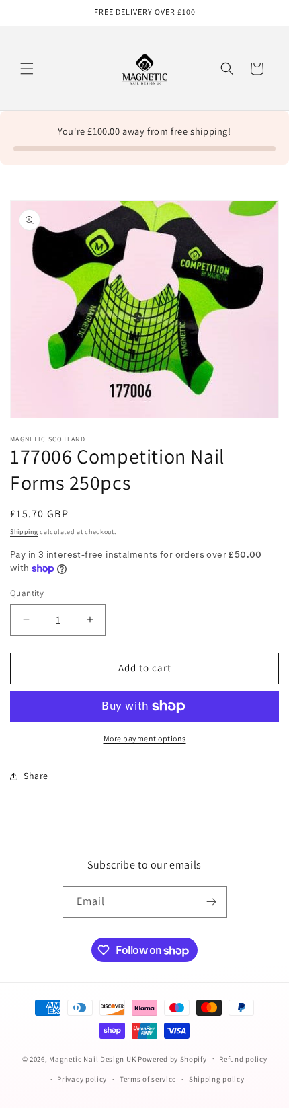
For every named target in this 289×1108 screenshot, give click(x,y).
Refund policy (243, 1059)
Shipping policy (217, 1079)
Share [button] (36, 776)
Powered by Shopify (172, 1058)
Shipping (24, 531)
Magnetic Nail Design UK (93, 1058)
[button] (27, 68)
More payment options (145, 738)
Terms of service (148, 1079)
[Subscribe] (211, 902)
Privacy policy (82, 1079)
